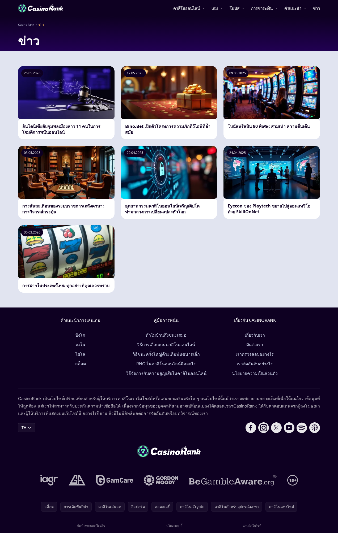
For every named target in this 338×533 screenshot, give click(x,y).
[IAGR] (49, 480)
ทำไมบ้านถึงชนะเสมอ (166, 335)
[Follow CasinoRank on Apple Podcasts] (314, 427)
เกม (215, 8)
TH (24, 427)
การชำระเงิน (262, 8)
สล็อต (80, 364)
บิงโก (80, 335)
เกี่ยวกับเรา (255, 335)
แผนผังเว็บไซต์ (252, 525)
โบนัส (234, 8)
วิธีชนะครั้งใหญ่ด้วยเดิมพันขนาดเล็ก (166, 354)
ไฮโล (80, 354)
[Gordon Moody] (161, 480)
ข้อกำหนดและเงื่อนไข (91, 525)
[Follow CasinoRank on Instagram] (263, 427)
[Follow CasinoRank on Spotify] (302, 427)
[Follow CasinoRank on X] (276, 427)
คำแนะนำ (292, 8)
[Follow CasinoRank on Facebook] (251, 427)
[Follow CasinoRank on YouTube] (289, 427)
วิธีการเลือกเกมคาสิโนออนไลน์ (166, 345)
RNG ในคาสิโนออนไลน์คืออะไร (166, 364)
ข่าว (316, 8)
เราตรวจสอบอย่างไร (255, 354)
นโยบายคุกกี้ (174, 525)
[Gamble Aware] (233, 480)
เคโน (80, 345)
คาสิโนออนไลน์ (186, 8)
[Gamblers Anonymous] (77, 480)
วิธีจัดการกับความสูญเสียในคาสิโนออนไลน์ (166, 373)
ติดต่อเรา (254, 345)
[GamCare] (114, 480)
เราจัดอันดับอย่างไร (255, 364)
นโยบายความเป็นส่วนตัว (255, 373)
